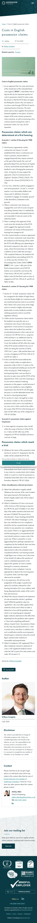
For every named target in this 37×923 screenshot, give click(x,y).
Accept (18, 463)
